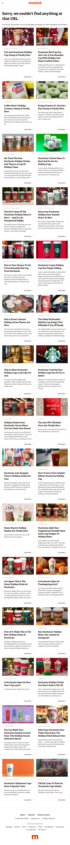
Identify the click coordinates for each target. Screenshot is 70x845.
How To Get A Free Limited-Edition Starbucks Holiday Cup (51, 476)
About (22, 815)
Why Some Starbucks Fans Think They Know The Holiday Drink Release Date (51, 733)
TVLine (24, 827)
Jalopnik (17, 827)
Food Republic (49, 827)
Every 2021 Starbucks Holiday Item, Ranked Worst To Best (48, 214)
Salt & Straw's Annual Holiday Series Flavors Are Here (17, 322)
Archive (31, 815)
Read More (27, 77)
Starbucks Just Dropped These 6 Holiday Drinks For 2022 (17, 476)
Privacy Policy (43, 815)
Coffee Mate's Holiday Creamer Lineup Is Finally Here (17, 108)
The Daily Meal (31, 830)
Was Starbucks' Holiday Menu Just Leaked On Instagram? (50, 634)
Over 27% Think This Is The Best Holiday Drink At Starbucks (17, 634)
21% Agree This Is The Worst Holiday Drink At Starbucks (16, 584)
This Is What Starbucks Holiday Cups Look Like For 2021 (17, 372)
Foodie (40, 827)
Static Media (24, 818)
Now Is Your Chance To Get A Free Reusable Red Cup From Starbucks (17, 268)
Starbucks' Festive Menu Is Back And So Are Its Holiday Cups (51, 161)
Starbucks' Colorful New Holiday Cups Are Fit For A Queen (51, 372)
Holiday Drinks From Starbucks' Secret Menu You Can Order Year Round (17, 425)
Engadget (9, 827)
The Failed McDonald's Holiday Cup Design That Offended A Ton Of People (50, 322)
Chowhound (32, 827)
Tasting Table (60, 827)
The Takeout (42, 830)
